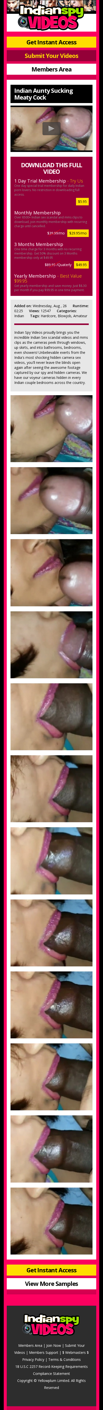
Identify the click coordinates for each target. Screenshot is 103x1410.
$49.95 (81, 264)
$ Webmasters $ (75, 1352)
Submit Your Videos (51, 55)
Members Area (52, 69)
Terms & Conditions (64, 1359)
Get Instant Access (51, 42)
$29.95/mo (78, 233)
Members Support (43, 1352)
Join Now (53, 1345)
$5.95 (82, 201)
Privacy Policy (33, 1359)
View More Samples (51, 1283)
